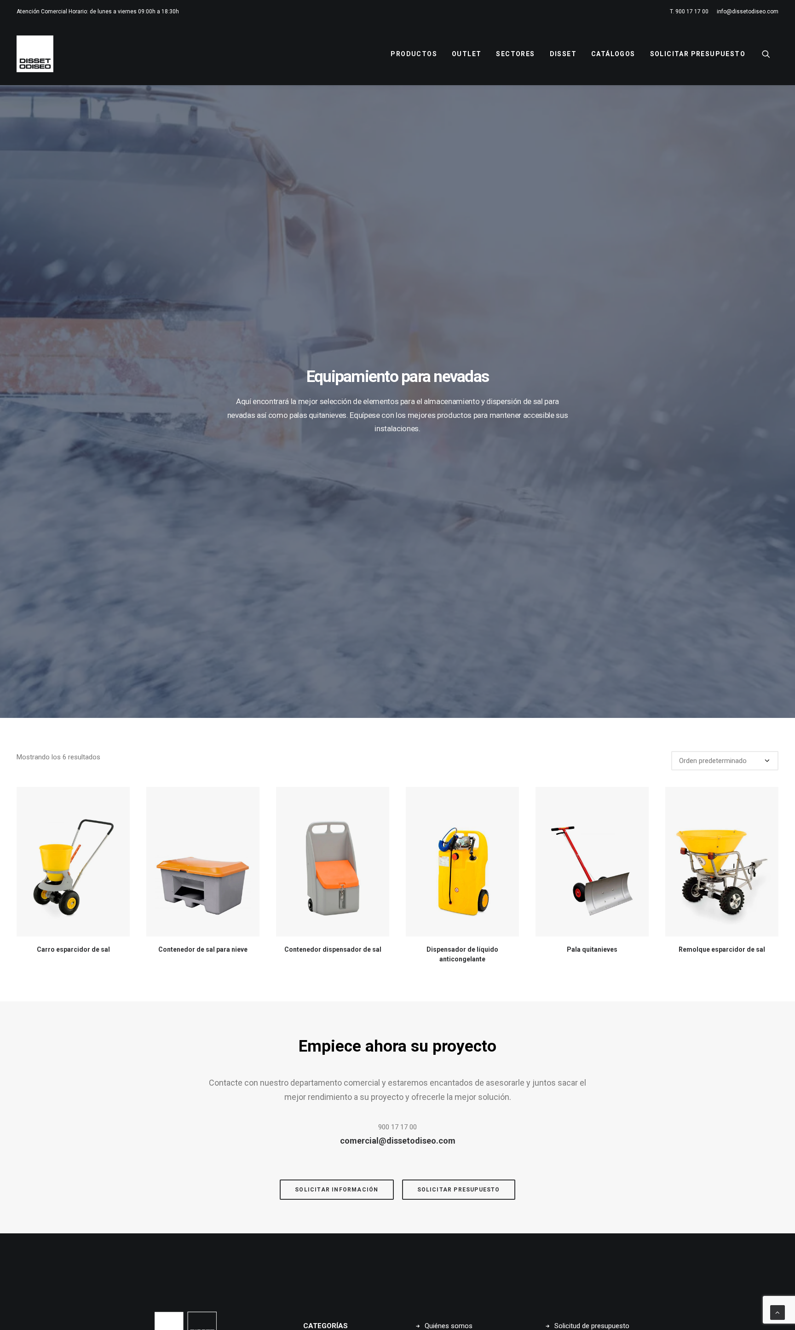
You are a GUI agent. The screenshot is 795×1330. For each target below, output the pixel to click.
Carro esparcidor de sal (73, 949)
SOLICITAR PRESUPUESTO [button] (458, 1189)
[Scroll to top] (777, 1312)
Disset (563, 54)
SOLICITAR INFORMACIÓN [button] (336, 1189)
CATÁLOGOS (613, 54)
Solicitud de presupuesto (591, 1326)
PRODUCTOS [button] (414, 54)
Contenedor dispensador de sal (332, 949)
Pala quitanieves (592, 949)
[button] (770, 54)
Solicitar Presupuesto (697, 54)
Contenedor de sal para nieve (203, 949)
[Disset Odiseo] (35, 53)
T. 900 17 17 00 (689, 11)
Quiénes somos (448, 1326)
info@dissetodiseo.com (747, 11)
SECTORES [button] (515, 54)
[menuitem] (691, 11)
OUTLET (466, 54)
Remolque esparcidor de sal (722, 949)
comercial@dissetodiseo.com (397, 1140)
